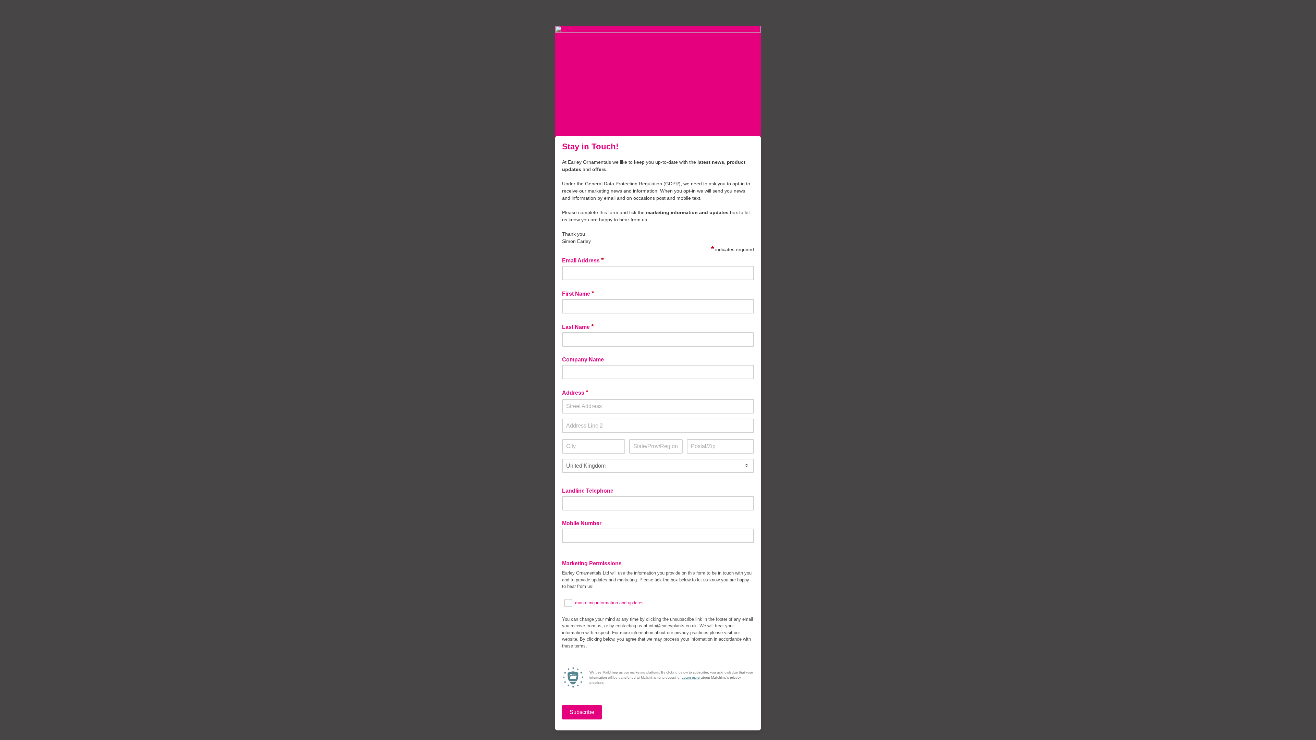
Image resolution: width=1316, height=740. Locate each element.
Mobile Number (581, 523)
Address (575, 392)
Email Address (583, 260)
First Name (578, 293)
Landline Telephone (587, 491)
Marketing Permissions (592, 563)
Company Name (583, 359)
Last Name (578, 326)
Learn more (691, 677)
